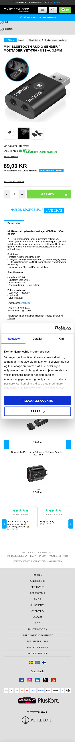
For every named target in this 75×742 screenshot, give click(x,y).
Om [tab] (61, 338)
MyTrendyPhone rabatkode (37, 635)
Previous (6, 444)
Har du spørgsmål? (36, 210)
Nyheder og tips (37, 629)
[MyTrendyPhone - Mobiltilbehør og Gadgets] (16, 9)
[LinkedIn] (37, 680)
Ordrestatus (37, 593)
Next (68, 444)
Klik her (58, 2)
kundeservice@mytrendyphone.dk (26, 556)
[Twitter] (45, 680)
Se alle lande (37, 671)
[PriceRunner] (27, 700)
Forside (37, 575)
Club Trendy (37, 605)
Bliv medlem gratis (51, 171)
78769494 (63, 556)
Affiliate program (37, 647)
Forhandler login (37, 641)
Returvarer (37, 587)
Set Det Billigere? (14, 181)
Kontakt (37, 617)
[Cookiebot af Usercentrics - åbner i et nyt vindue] (55, 328)
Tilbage (11, 40)
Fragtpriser (11, 156)
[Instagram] (29, 680)
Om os (37, 599)
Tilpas (35, 411)
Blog (37, 623)
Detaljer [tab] (38, 338)
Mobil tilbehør (37, 316)
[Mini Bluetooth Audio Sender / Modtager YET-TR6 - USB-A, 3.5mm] (10, 133)
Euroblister (24, 303)
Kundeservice (37, 581)
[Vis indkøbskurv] (65, 10)
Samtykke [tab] (13, 338)
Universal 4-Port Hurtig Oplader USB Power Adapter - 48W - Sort (37, 453)
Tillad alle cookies (37, 400)
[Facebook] (21, 680)
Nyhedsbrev (37, 611)
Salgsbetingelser (37, 653)
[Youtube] (53, 680)
